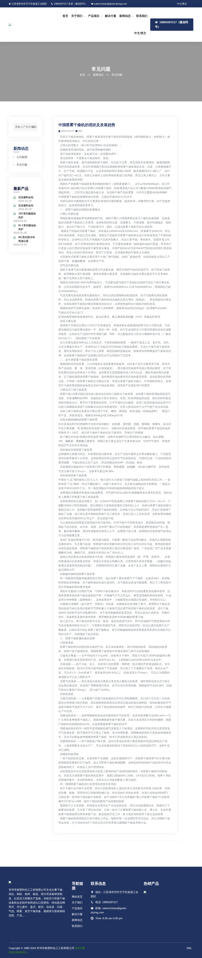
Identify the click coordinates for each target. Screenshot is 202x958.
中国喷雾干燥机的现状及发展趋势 (86, 125)
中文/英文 (182, 3)
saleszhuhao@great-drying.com (110, 3)
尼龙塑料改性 (25, 197)
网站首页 (77, 896)
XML (189, 948)
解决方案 (110, 16)
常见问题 (117, 74)
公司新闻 (22, 157)
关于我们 (77, 16)
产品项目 (93, 16)
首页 (65, 16)
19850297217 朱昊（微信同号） (70, 3)
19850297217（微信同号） (171, 24)
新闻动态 (125, 16)
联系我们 (142, 16)
